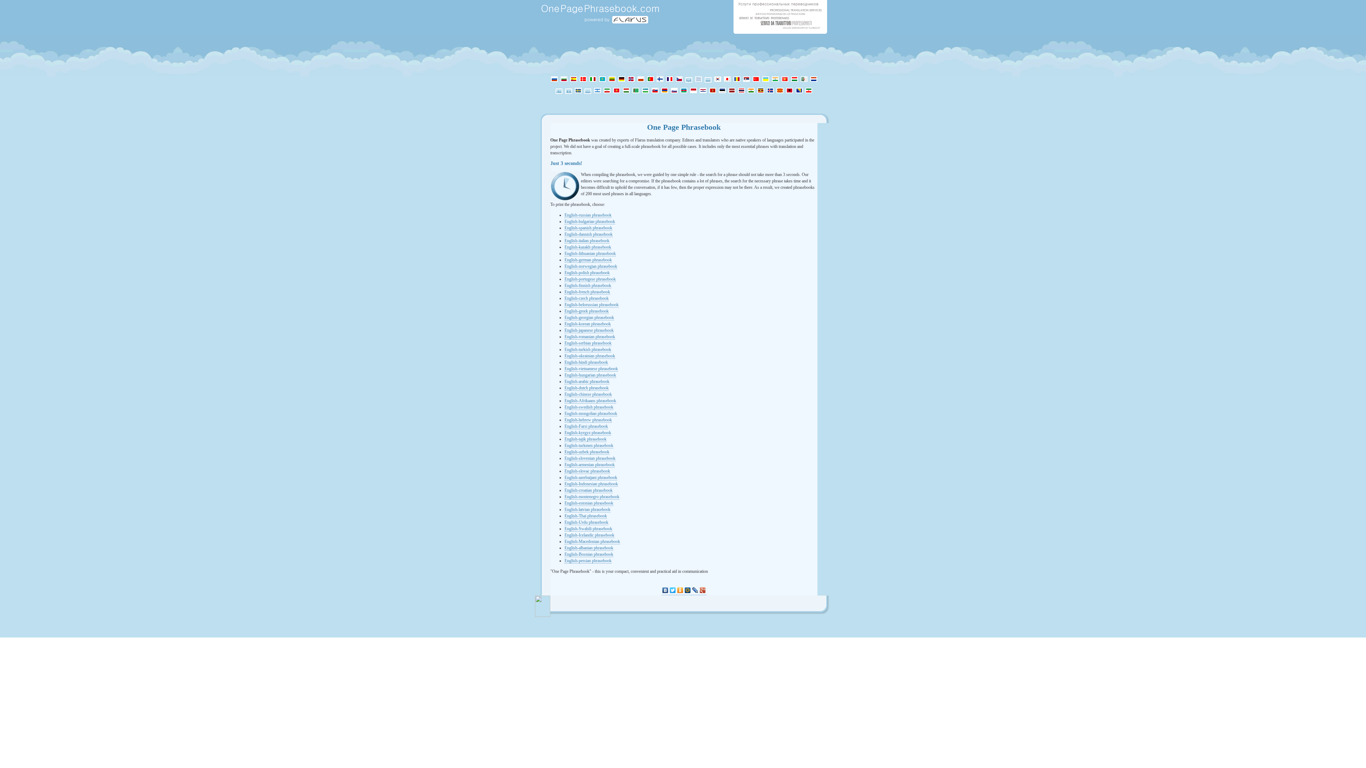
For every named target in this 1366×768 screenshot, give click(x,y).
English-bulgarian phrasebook (590, 221)
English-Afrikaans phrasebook (590, 400)
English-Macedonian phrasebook (592, 541)
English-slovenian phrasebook (590, 458)
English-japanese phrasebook (589, 330)
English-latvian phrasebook (587, 509)
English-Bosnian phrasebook (589, 554)
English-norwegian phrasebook (591, 266)
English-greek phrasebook (587, 311)
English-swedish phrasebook (589, 407)
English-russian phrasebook (588, 215)
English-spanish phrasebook (588, 227)
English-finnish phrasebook (588, 285)
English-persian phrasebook (588, 560)
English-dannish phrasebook (589, 234)
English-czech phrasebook (587, 298)
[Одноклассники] (680, 590)
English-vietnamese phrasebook (591, 368)
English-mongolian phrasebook (591, 413)
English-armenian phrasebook (590, 464)
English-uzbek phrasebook (587, 451)
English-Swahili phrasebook (588, 528)
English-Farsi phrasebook (586, 426)
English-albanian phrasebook (589, 547)
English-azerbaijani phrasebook (591, 477)
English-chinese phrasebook (588, 394)
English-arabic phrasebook (587, 381)
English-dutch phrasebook (587, 387)
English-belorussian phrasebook (592, 304)
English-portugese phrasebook (590, 279)
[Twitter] (673, 590)
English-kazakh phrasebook (588, 247)
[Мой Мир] (688, 590)
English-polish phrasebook (587, 272)
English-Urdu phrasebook (586, 522)
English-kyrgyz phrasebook (588, 432)
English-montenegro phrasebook (592, 496)
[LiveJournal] (695, 590)
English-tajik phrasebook (586, 439)
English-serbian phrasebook (588, 343)
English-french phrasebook (587, 291)
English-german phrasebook (588, 259)
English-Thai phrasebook (586, 515)
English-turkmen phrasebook (589, 445)
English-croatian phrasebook (589, 490)
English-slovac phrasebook (587, 471)
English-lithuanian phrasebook (590, 253)
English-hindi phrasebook (586, 362)
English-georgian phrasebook (589, 317)
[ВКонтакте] (665, 590)
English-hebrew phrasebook (588, 419)
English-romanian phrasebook (590, 336)
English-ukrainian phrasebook (590, 355)
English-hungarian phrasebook (590, 375)
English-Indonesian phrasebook (591, 483)
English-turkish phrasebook (588, 349)
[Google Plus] (702, 590)
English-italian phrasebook (587, 240)
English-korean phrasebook (588, 323)
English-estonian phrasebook (589, 503)
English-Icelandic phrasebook (589, 535)
